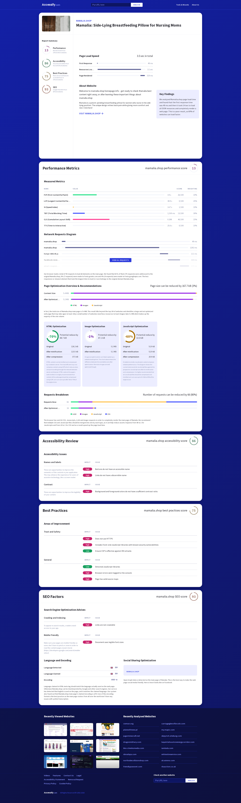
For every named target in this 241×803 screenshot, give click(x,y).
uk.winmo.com (168, 760)
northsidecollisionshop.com (135, 760)
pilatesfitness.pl (130, 729)
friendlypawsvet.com (132, 766)
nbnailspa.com (129, 754)
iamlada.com (167, 748)
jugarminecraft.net (131, 736)
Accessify (51, 5)
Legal (79, 775)
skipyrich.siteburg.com (171, 736)
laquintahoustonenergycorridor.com (177, 742)
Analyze (136, 5)
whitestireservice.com (171, 754)
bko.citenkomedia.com (133, 748)
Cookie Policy (65, 783)
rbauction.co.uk (168, 766)
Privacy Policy (50, 783)
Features (57, 775)
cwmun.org (128, 723)
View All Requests (120, 260)
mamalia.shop (84, 20)
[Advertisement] (137, 43)
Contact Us (69, 775)
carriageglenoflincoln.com (173, 723)
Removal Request (75, 779)
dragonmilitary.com (132, 742)
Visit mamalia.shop (90, 113)
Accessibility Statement (54, 779)
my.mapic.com (168, 729)
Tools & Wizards (182, 5)
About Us (195, 5)
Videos (47, 775)
